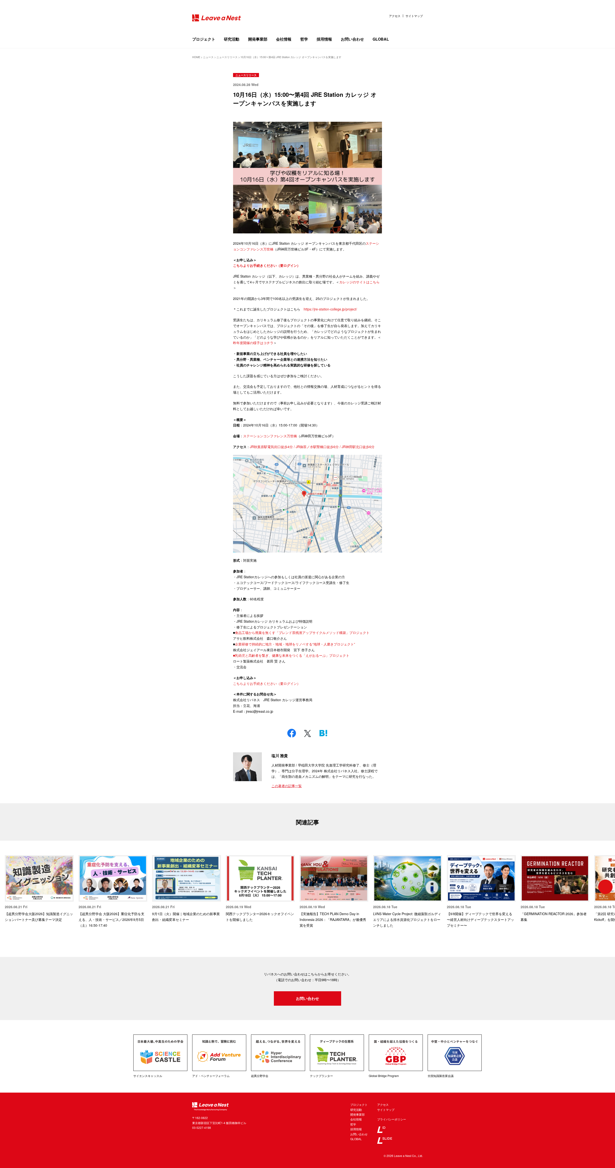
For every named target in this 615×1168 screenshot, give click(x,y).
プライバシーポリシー (391, 1119)
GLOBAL (381, 39)
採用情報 (324, 39)
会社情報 (283, 39)
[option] (39, 889)
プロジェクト (203, 39)
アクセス (394, 15)
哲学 (304, 39)
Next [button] (605, 887)
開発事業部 (257, 39)
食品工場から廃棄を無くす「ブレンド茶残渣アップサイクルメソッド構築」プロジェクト (302, 632)
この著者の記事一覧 (286, 785)
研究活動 (231, 39)
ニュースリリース (246, 75)
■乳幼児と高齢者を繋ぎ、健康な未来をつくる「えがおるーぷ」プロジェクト (291, 655)
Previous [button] (9, 887)
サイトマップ (414, 15)
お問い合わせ (352, 39)
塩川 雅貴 (279, 755)
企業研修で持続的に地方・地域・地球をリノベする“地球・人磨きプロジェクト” (295, 644)
